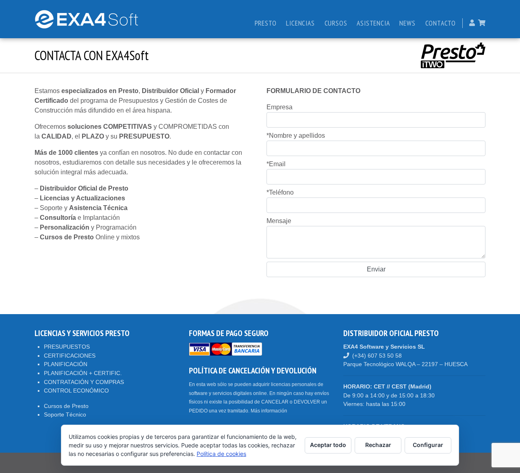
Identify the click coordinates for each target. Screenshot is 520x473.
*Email (276, 164)
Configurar (428, 444)
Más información (269, 410)
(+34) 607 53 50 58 (377, 355)
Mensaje (278, 220)
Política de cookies (221, 453)
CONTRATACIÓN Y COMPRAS (84, 382)
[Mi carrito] (481, 23)
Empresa (279, 107)
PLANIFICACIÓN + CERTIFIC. (83, 373)
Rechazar (378, 444)
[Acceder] (472, 23)
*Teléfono (280, 192)
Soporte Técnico (65, 414)
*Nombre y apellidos (295, 135)
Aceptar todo (328, 444)
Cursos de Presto (66, 406)
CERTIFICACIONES (69, 355)
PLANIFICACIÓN (65, 364)
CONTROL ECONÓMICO (76, 390)
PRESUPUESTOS (67, 346)
